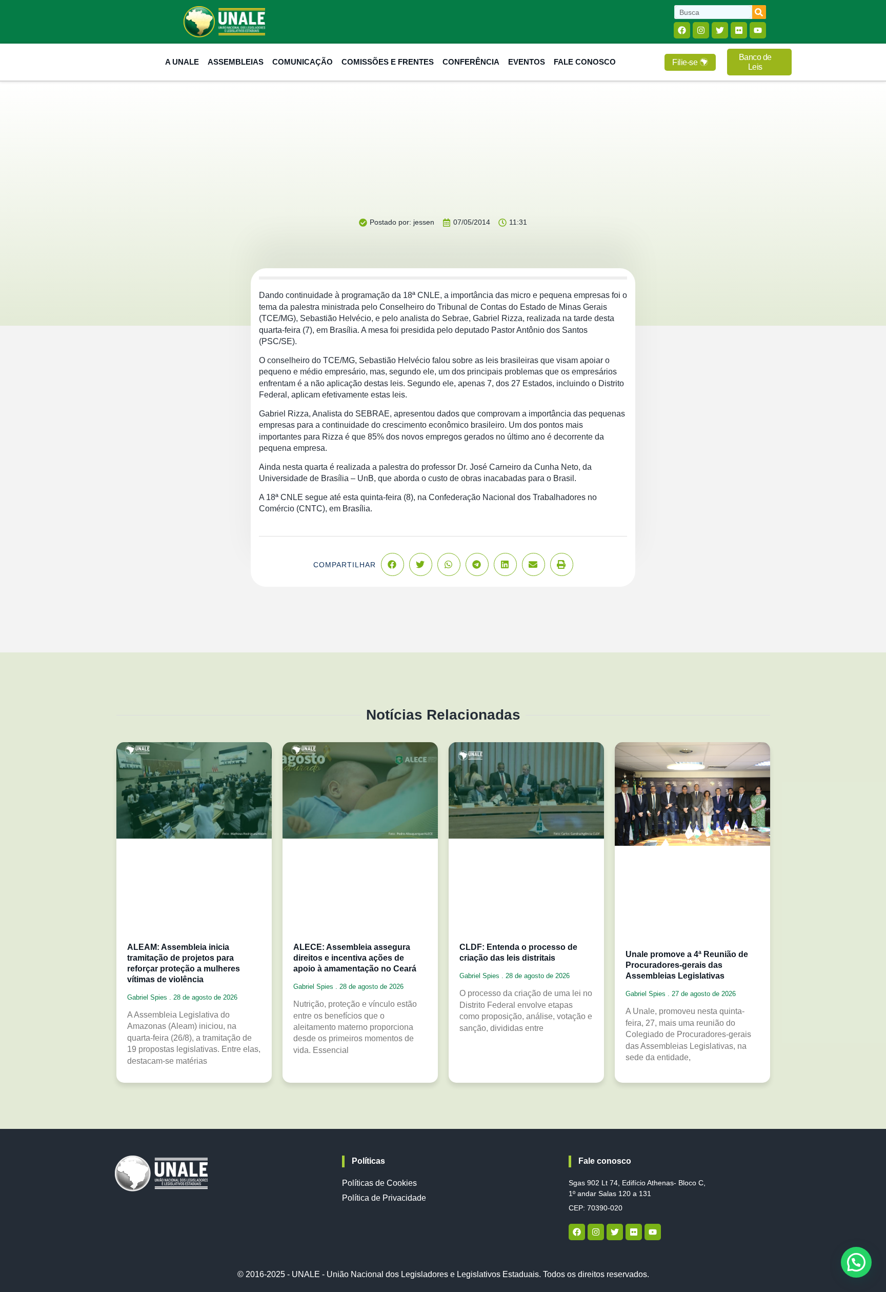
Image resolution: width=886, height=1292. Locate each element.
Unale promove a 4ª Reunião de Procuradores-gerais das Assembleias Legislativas (687, 965)
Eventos (526, 61)
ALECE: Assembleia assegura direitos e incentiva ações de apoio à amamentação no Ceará (354, 958)
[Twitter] (720, 30)
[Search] (759, 12)
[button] (392, 564)
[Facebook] (682, 30)
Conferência (470, 61)
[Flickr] (739, 30)
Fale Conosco (585, 61)
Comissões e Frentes (387, 61)
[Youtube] (758, 30)
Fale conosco (604, 1161)
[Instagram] (701, 30)
